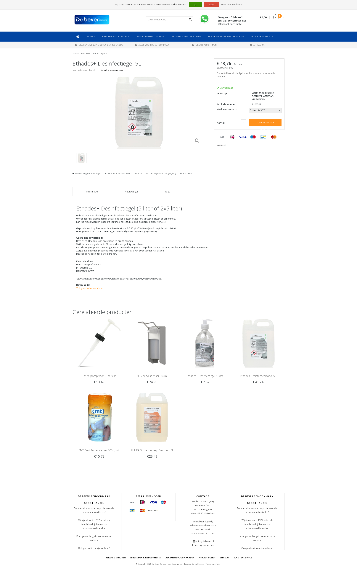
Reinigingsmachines (115, 36)
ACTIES (91, 36)
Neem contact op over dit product (125, 173)
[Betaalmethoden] (221, 137)
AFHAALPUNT (259, 44)
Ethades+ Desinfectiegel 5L (94, 53)
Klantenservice (243, 557)
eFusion (218, 564)
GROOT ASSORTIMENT (207, 44)
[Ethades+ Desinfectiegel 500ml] (205, 342)
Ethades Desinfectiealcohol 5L (258, 376)
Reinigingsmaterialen (185, 36)
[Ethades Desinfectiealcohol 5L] (258, 342)
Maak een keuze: (227, 109)
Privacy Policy (207, 557)
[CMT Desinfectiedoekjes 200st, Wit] (99, 417)
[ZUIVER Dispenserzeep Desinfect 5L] (152, 417)
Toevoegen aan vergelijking (162, 173)
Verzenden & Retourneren (145, 557)
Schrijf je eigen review (112, 69)
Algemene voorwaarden (179, 557)
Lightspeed (199, 564)
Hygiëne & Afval (261, 36)
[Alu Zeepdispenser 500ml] (152, 342)
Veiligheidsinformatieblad (89, 288)
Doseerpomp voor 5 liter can (99, 376)
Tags (167, 191)
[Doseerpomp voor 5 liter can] (99, 342)
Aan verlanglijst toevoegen (88, 173)
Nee (211, 4)
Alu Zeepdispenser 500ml (152, 376)
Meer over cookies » (231, 4)
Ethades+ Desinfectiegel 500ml (204, 376)
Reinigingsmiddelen (149, 36)
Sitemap (224, 557)
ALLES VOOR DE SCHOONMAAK (154, 44)
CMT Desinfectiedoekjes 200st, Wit (99, 450)
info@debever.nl (205, 541)
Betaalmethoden (115, 557)
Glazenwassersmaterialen (225, 36)
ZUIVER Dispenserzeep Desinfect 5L (152, 450)
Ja (195, 4)
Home (76, 53)
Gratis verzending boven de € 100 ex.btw (100, 44)
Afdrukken (188, 173)
